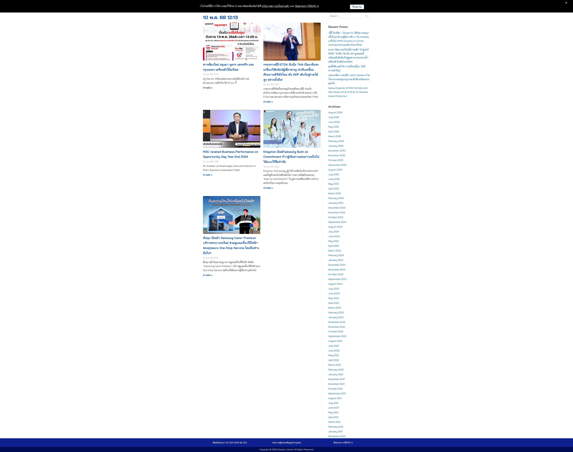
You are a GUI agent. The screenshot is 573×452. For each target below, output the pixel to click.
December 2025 (336, 150)
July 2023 (333, 288)
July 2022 (333, 345)
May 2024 (333, 241)
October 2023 (335, 274)
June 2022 (334, 350)
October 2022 (335, 331)
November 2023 (336, 269)
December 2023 (336, 264)
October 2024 (335, 217)
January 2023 (335, 317)
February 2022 (336, 369)
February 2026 (336, 141)
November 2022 (336, 326)
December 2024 (336, 207)
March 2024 (334, 250)
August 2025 (335, 169)
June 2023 (334, 293)
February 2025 (336, 198)
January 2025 (335, 202)
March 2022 (334, 364)
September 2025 (337, 164)
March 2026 (334, 136)
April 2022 (333, 360)
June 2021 (333, 407)
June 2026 (334, 121)
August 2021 (335, 398)
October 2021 (335, 388)
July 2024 (333, 231)
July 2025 (333, 174)
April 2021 (333, 417)
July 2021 (333, 402)
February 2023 (336, 312)
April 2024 (333, 245)
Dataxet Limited (285, 449)
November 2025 (336, 155)
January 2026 (335, 145)
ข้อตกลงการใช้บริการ (307, 6)
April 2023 (333, 302)
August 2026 (335, 112)
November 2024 (336, 212)
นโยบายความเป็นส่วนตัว (275, 6)
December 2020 (336, 436)
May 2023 (333, 298)
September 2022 (337, 336)
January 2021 (335, 431)
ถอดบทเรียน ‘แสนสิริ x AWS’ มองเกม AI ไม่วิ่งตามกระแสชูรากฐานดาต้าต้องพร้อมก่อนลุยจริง (349, 79)
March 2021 (334, 421)
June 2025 (334, 179)
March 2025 (334, 193)
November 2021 (336, 383)
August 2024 (335, 226)
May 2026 (333, 126)
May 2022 (333, 355)
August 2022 (335, 340)
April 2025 (333, 188)
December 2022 (336, 322)
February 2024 (336, 255)
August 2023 (335, 283)
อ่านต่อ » (207, 87)
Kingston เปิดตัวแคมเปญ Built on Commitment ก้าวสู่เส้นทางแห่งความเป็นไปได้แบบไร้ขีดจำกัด (291, 157)
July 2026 (333, 117)
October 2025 (335, 160)
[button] (286, 442)
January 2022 (335, 374)
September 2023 (337, 279)
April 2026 (333, 131)
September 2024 (337, 221)
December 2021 (336, 379)
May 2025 (333, 183)
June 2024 (334, 236)
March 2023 (334, 307)
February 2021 (335, 426)
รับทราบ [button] (357, 6)
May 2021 (333, 412)
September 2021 (337, 393)
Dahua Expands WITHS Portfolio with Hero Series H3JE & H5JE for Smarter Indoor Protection (348, 91)
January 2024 (335, 259)
